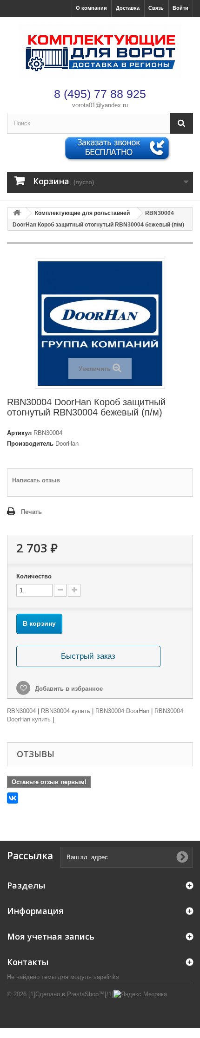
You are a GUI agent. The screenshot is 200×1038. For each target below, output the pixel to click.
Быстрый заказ (88, 656)
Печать (31, 511)
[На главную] (17, 213)
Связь (156, 8)
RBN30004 (21, 710)
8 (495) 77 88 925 (100, 93)
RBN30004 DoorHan (122, 710)
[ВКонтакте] (12, 798)
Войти (180, 8)
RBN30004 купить (65, 710)
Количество (34, 576)
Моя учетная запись (50, 936)
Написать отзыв (36, 480)
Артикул (19, 432)
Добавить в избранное (68, 688)
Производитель (30, 443)
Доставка (128, 8)
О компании (91, 8)
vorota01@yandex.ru (100, 105)
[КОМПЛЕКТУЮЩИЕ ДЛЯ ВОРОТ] (100, 51)
